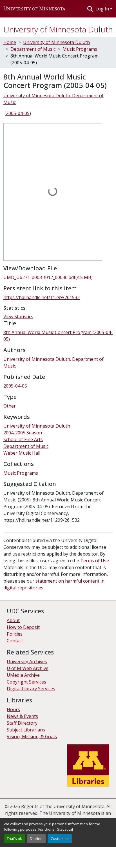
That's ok (14, 838)
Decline (36, 838)
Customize (60, 838)
